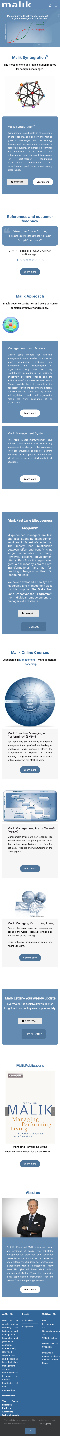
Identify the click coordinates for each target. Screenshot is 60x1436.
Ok (30, 1431)
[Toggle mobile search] (50, 5)
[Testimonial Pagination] (17, 260)
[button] (7, 1111)
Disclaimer (28, 1320)
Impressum (29, 1326)
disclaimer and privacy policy (47, 1422)
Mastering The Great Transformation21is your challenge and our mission (27, 17)
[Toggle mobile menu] (56, 5)
